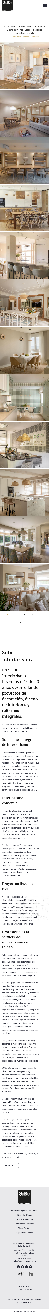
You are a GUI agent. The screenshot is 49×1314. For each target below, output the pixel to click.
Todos (6, 26)
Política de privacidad (24, 1286)
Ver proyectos (11, 1165)
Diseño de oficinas (15, 30)
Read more (24, 65)
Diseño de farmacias (36, 26)
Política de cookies (24, 1289)
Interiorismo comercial (24, 33)
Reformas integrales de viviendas (24, 36)
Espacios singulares (33, 30)
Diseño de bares (18, 26)
